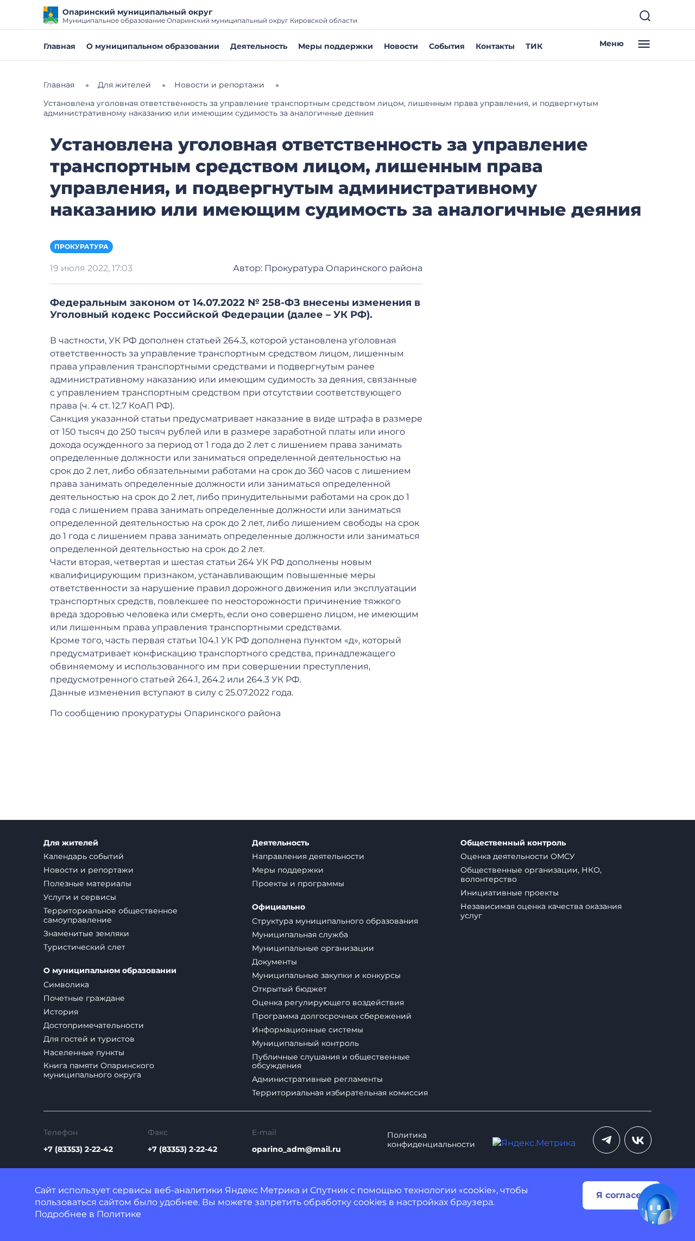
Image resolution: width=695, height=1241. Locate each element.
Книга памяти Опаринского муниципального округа (98, 1070)
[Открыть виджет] (658, 1204)
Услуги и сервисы (79, 897)
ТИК (534, 46)
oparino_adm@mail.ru (296, 1149)
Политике (119, 1214)
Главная (59, 46)
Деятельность (258, 46)
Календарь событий (83, 856)
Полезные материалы (87, 883)
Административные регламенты (317, 1079)
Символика (66, 984)
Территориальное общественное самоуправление (110, 915)
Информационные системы (307, 1030)
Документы (274, 962)
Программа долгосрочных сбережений (332, 1016)
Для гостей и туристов (89, 1039)
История (60, 1012)
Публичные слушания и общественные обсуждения (331, 1061)
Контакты (495, 46)
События (447, 46)
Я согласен (621, 1195)
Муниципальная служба (300, 934)
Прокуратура (81, 246)
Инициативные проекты (509, 893)
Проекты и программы (298, 883)
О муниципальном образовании (152, 46)
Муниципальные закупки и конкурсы (326, 975)
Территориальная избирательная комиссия (340, 1093)
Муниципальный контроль (305, 1043)
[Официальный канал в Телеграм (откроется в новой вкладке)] (606, 1140)
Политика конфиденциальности (431, 1140)
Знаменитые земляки (86, 933)
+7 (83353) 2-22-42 (78, 1149)
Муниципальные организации (313, 948)
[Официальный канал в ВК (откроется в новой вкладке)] (638, 1140)
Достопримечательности (93, 1025)
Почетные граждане (84, 998)
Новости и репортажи (88, 870)
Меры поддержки (335, 46)
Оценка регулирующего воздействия (328, 1002)
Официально (278, 907)
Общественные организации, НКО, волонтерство (531, 874)
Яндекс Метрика (262, 1190)
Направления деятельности (308, 856)
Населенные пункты (83, 1052)
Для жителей (70, 843)
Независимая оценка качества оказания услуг (541, 910)
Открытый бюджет (289, 989)
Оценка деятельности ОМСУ (517, 856)
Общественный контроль (513, 843)
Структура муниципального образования (335, 921)
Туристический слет (84, 947)
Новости (401, 46)
